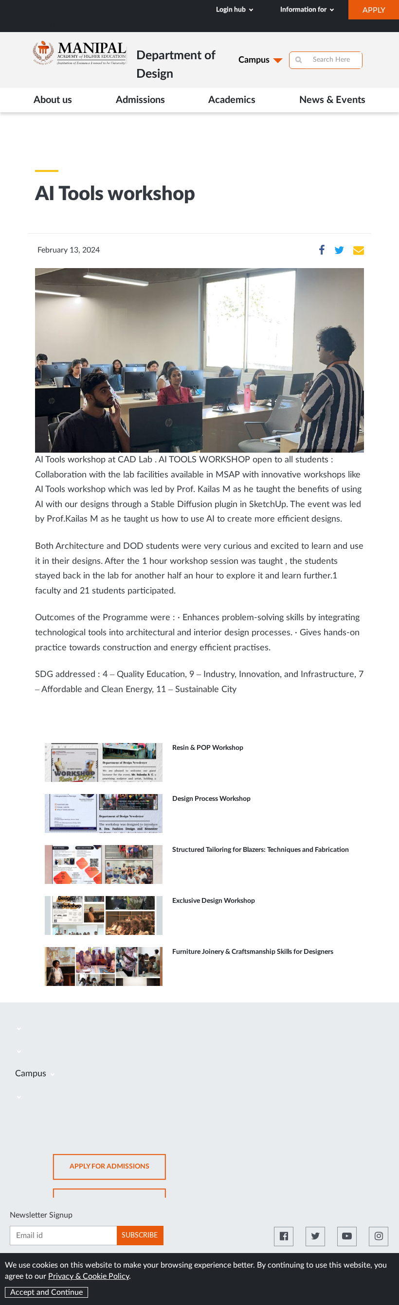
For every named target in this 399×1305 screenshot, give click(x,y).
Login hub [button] (231, 9)
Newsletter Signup (41, 1215)
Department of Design (39, 27)
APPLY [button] (381, 12)
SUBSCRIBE (140, 1235)
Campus (254, 60)
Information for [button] (304, 9)
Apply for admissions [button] (118, 1171)
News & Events (332, 100)
